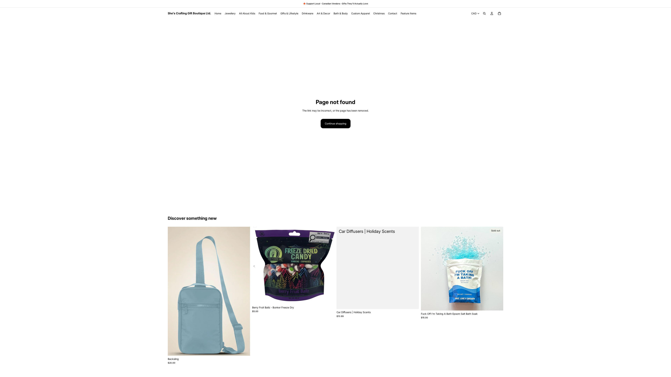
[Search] (484, 13)
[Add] (329, 299)
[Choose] (244, 350)
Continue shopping (335, 123)
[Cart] (499, 13)
